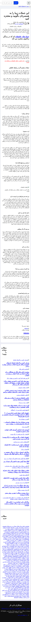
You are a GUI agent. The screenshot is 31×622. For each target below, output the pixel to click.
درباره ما (25, 615)
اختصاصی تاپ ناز (19, 23)
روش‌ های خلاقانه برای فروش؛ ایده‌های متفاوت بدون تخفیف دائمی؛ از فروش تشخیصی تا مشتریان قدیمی (16, 532)
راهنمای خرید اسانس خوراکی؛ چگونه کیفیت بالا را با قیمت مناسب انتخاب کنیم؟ (17, 575)
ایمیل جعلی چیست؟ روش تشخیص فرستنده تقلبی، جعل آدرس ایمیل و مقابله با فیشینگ (15, 596)
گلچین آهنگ (20, 608)
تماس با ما (20, 615)
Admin (26, 333)
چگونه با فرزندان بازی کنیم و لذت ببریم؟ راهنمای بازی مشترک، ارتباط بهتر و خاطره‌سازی (15, 592)
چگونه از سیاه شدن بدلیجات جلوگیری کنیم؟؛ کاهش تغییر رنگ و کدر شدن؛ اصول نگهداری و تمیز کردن (15, 567)
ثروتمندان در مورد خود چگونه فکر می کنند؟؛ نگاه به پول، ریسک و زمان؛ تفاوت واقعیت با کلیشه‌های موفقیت (16, 555)
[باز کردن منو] (28, 2)
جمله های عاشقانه (22, 37)
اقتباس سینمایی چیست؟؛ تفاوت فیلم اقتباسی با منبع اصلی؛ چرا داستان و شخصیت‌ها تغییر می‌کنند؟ (16, 560)
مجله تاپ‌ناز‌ (22, 2)
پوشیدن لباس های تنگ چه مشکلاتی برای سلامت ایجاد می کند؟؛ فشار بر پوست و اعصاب (15, 577)
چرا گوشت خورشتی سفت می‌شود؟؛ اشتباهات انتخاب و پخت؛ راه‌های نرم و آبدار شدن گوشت (15, 536)
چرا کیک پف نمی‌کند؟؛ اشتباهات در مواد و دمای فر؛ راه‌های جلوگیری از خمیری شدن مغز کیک (17, 545)
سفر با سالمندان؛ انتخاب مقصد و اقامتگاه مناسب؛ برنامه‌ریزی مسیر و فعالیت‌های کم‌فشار (15, 585)
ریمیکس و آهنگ (26, 608)
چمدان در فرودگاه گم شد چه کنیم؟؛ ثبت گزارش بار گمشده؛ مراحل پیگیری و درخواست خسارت (15, 548)
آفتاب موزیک (8, 608)
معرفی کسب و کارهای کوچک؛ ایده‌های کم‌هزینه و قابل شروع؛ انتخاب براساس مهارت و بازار (16, 529)
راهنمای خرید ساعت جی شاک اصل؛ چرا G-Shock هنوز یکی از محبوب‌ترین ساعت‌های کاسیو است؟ (16, 587)
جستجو (16, 2)
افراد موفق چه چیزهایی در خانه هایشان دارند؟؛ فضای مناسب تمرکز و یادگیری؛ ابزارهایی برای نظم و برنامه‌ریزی (15, 552)
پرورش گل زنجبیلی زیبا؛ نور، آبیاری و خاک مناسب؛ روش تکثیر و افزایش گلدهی (15, 563)
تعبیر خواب (14, 608)
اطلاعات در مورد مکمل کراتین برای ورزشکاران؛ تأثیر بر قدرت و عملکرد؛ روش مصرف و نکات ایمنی (16, 540)
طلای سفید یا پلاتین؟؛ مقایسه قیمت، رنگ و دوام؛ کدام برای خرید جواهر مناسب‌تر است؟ (16, 570)
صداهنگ (3, 608)
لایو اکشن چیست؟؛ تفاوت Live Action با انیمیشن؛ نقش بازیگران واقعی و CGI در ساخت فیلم (15, 558)
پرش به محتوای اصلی (23, 6)
